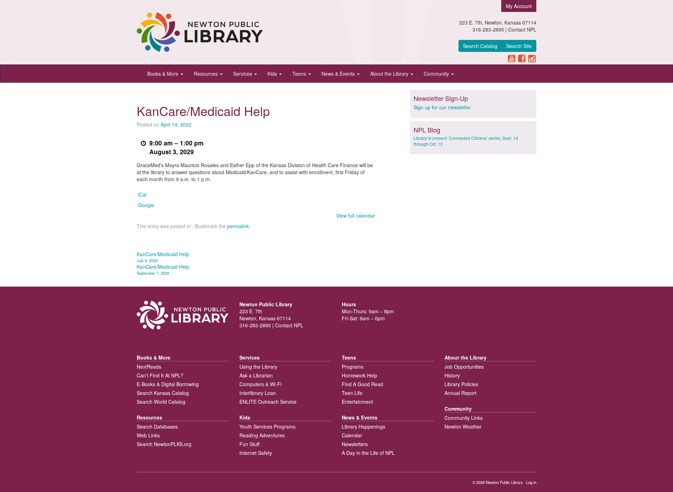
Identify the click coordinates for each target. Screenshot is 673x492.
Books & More (163, 73)
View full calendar (355, 215)
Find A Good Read (362, 384)
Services (243, 73)
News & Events (338, 73)
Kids (272, 73)
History (452, 375)
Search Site (519, 45)
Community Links (463, 417)
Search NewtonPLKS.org (164, 443)
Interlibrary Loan (257, 392)
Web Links (148, 435)
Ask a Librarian (256, 375)
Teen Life (352, 392)
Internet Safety (255, 452)
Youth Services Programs (267, 426)
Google (146, 205)
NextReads (149, 366)
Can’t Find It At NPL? (160, 375)
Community (437, 73)
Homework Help (359, 375)
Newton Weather (463, 426)
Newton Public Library (504, 482)
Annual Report (460, 392)
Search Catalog (480, 45)
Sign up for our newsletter (442, 107)
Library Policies (461, 384)
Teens (299, 73)
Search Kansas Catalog (163, 392)
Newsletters (355, 443)
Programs (352, 366)
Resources (206, 73)
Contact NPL (522, 29)
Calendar (352, 435)
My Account (519, 5)
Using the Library (258, 366)
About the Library (390, 73)
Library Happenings (363, 426)
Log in (531, 482)
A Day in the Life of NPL (368, 452)
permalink (238, 226)
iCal (142, 194)
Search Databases (157, 426)
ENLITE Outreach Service (268, 401)
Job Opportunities (464, 366)
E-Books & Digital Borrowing (168, 384)
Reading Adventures (262, 435)
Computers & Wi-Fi (260, 384)
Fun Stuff (249, 443)
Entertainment (357, 401)
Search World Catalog (161, 401)
